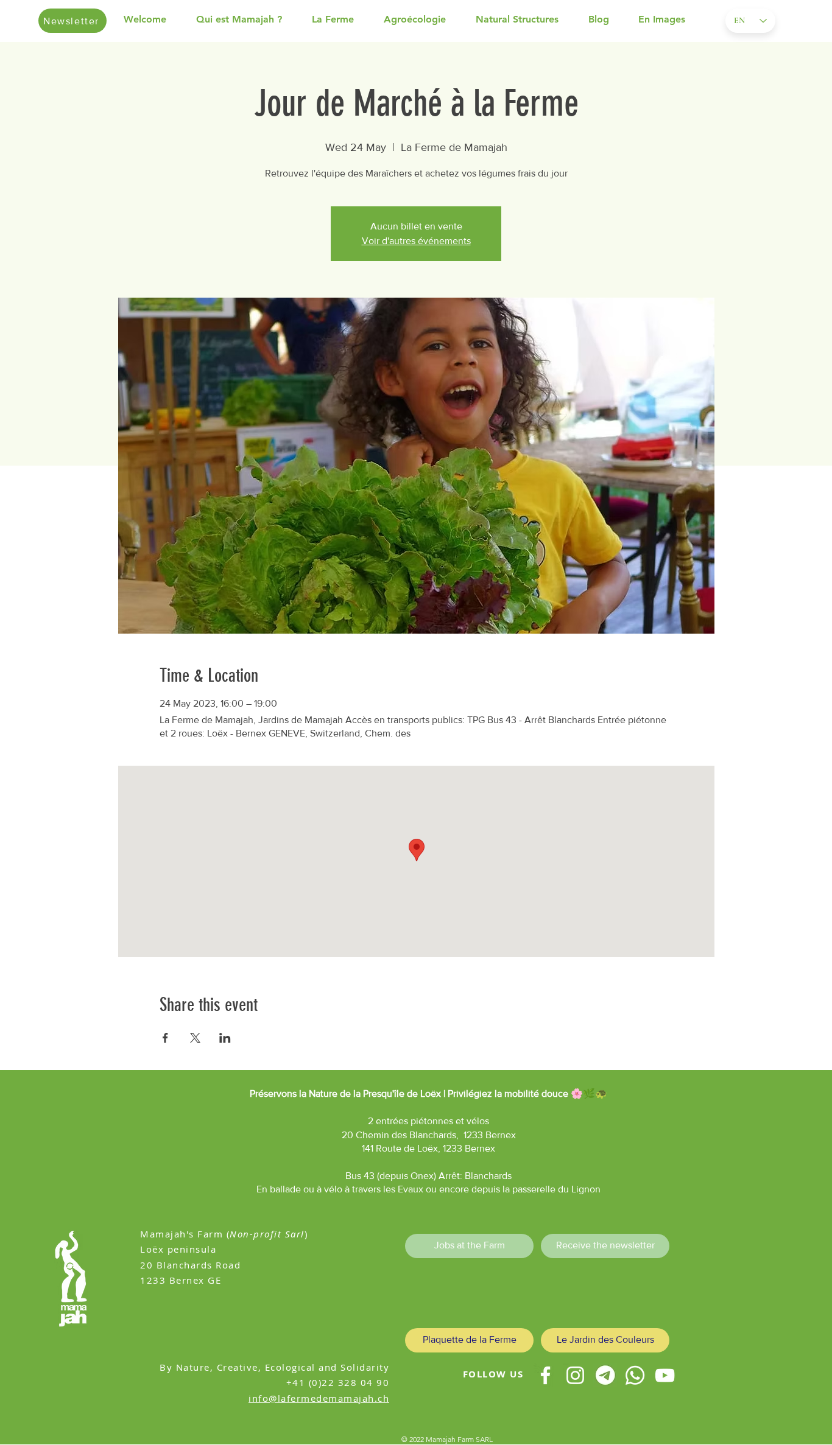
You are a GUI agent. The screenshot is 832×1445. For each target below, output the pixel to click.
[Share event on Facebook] (165, 1038)
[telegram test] (605, 1375)
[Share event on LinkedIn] (225, 1038)
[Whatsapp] (635, 1375)
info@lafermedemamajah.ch (319, 1398)
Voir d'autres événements (416, 241)
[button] (248, 19)
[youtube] (665, 1375)
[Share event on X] (195, 1038)
